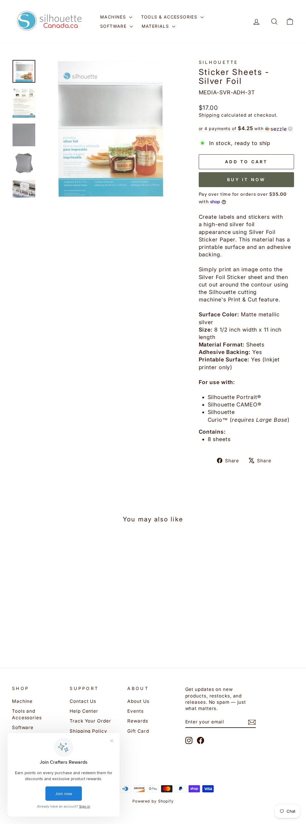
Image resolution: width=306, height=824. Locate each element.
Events (135, 711)
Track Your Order (90, 721)
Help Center (84, 711)
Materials (156, 26)
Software (114, 26)
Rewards (137, 721)
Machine (22, 701)
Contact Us (83, 701)
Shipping (209, 115)
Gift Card (138, 731)
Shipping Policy (88, 731)
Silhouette (218, 62)
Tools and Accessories (27, 714)
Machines (114, 16)
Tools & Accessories (170, 16)
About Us (138, 701)
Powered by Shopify (153, 801)
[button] (246, 129)
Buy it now (246, 179)
